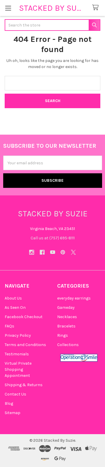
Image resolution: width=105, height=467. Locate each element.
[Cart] (96, 7)
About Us (13, 298)
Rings (62, 335)
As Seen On (15, 307)
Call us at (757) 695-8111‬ (53, 238)
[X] (73, 252)
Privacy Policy (18, 335)
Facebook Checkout (24, 316)
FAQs (9, 326)
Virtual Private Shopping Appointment (18, 369)
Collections (68, 344)
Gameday (66, 307)
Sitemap (12, 412)
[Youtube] (52, 252)
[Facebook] (42, 252)
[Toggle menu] (8, 8)
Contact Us (15, 394)
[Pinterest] (62, 252)
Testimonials (17, 354)
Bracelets (66, 326)
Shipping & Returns (24, 384)
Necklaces (67, 316)
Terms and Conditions (25, 344)
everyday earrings (74, 298)
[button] (78, 358)
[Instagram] (31, 252)
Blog (9, 403)
